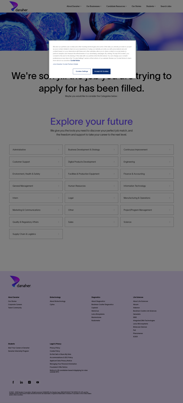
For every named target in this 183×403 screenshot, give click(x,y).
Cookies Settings (82, 71)
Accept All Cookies (101, 71)
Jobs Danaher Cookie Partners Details (65, 64)
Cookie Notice (75, 60)
